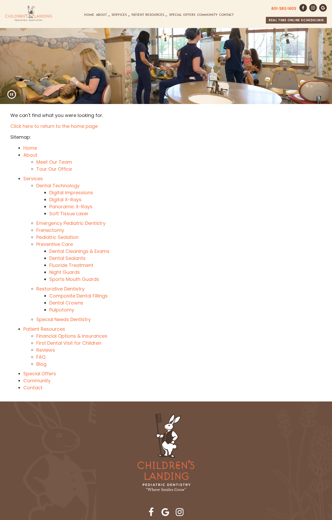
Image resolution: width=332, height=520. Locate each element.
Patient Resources (148, 15)
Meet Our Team (54, 162)
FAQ (40, 357)
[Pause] (11, 94)
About (101, 15)
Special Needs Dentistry (63, 319)
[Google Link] (165, 512)
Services (119, 15)
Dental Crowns (66, 303)
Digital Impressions (71, 192)
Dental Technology (58, 185)
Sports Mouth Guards (74, 279)
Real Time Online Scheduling (296, 20)
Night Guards (64, 272)
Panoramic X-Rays (70, 206)
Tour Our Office (54, 169)
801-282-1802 (283, 9)
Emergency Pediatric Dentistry (71, 223)
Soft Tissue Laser (68, 213)
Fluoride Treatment (71, 265)
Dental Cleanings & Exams (79, 251)
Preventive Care (54, 244)
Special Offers (182, 15)
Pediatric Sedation (57, 237)
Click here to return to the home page (54, 126)
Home (89, 15)
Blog (41, 364)
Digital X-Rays (65, 199)
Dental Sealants (67, 258)
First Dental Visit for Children (68, 343)
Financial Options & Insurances (71, 336)
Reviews (45, 350)
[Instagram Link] (179, 512)
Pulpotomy (61, 310)
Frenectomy (50, 230)
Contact (226, 15)
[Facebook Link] (151, 512)
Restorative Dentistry (60, 289)
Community (207, 15)
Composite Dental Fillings (78, 296)
